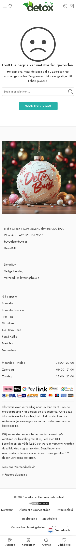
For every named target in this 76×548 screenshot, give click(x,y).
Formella (7, 303)
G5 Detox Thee (11, 330)
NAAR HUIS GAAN (38, 106)
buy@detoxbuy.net (15, 241)
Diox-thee (8, 323)
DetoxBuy (10, 264)
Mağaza (10, 544)
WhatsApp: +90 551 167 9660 (23, 235)
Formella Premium (13, 310)
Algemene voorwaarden (34, 510)
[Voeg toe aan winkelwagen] (71, 6)
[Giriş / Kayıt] (65, 6)
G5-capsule (9, 296)
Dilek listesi (64, 544)
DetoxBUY (10, 248)
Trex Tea (7, 316)
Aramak (46, 544)
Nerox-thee (9, 350)
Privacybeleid (64, 510)
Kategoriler (28, 544)
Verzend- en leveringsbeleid (21, 278)
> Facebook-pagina (14, 474)
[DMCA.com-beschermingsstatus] (39, 503)
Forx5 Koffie (9, 336)
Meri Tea (7, 343)
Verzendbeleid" (25, 467)
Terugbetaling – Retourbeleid (38, 518)
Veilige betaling (13, 271)
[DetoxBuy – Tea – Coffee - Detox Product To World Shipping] (38, 6)
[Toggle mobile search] (10, 6)
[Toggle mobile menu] (4, 6)
